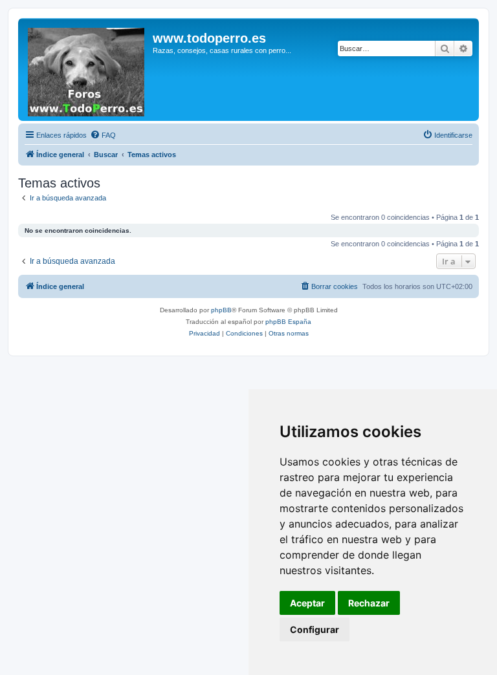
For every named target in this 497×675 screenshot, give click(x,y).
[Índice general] (87, 69)
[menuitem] (103, 135)
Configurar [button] (314, 629)
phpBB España (288, 321)
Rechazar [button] (369, 602)
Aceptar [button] (307, 602)
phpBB (221, 310)
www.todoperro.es (209, 38)
